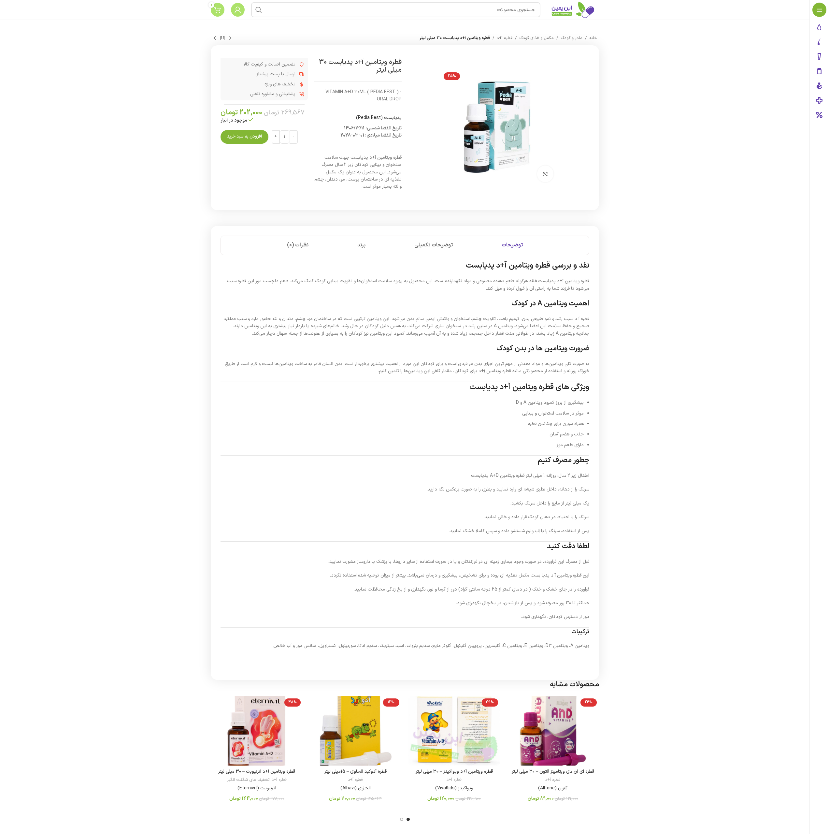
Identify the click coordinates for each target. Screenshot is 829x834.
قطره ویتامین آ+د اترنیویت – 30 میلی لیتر (256, 771)
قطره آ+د (504, 38)
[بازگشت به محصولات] (222, 38)
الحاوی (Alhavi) (355, 788)
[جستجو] (258, 9)
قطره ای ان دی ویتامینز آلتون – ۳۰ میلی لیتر (553, 771)
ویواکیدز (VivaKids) (454, 788)
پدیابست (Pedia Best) (379, 117)
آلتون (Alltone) (552, 788)
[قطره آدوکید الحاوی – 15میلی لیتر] (355, 730)
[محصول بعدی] (215, 38)
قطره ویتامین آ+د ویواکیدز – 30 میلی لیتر (454, 771)
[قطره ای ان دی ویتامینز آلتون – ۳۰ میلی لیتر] (553, 730)
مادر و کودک (571, 38)
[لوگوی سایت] (573, 9)
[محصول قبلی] (230, 38)
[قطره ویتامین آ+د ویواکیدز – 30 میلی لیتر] (454, 730)
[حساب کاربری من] (238, 9)
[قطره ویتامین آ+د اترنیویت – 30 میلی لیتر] (257, 730)
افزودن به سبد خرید (244, 136)
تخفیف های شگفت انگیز (248, 780)
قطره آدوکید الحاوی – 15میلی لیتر (355, 771)
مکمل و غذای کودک (536, 38)
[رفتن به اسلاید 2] (401, 819)
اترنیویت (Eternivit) (256, 788)
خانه (593, 38)
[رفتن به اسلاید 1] (408, 819)
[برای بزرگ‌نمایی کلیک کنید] (545, 174)
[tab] (512, 245)
